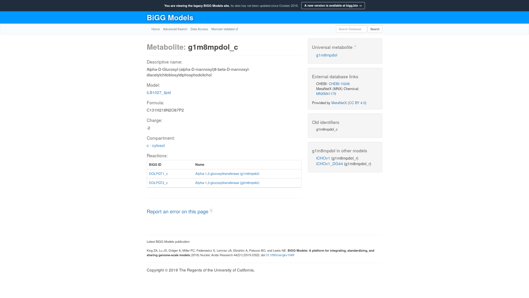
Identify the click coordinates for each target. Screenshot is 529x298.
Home (155, 29)
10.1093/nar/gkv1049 (280, 255)
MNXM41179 (326, 93)
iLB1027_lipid (159, 92)
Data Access (199, 29)
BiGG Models (170, 17)
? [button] (211, 210)
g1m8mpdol (326, 55)
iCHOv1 (323, 158)
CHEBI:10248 (339, 83)
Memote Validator (223, 29)
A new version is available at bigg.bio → (333, 5)
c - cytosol (156, 145)
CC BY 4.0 (357, 102)
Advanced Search (175, 29)
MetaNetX (339, 102)
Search (375, 29)
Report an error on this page (178, 211)
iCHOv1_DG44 (330, 163)
